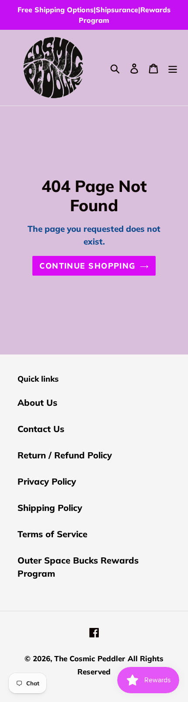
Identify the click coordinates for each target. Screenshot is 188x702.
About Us (37, 402)
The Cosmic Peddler (89, 658)
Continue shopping (87, 266)
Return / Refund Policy (64, 455)
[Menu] (172, 67)
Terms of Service (52, 533)
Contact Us (40, 428)
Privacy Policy (46, 481)
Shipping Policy (49, 507)
